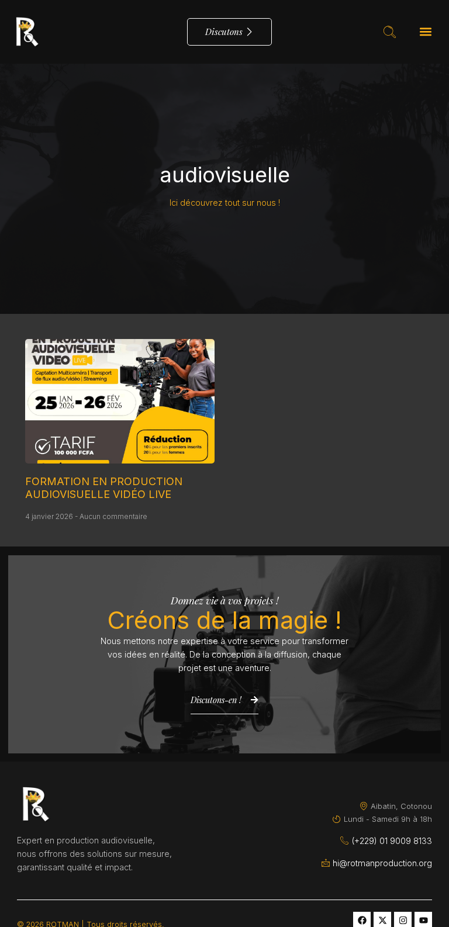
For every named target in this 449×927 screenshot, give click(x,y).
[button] (425, 31)
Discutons (224, 31)
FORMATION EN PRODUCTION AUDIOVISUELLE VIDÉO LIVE (103, 487)
